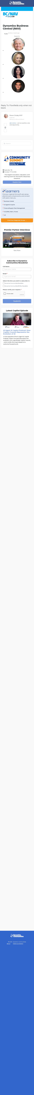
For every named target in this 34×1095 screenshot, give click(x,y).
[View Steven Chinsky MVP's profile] (6, 116)
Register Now (17, 182)
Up (5, 124)
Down (5, 130)
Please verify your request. (12, 289)
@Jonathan (13, 123)
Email (5, 273)
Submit (17, 301)
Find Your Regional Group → (17, 220)
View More (17, 250)
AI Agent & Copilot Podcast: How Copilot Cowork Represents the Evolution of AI (16, 332)
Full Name (6, 266)
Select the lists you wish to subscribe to (16, 281)
